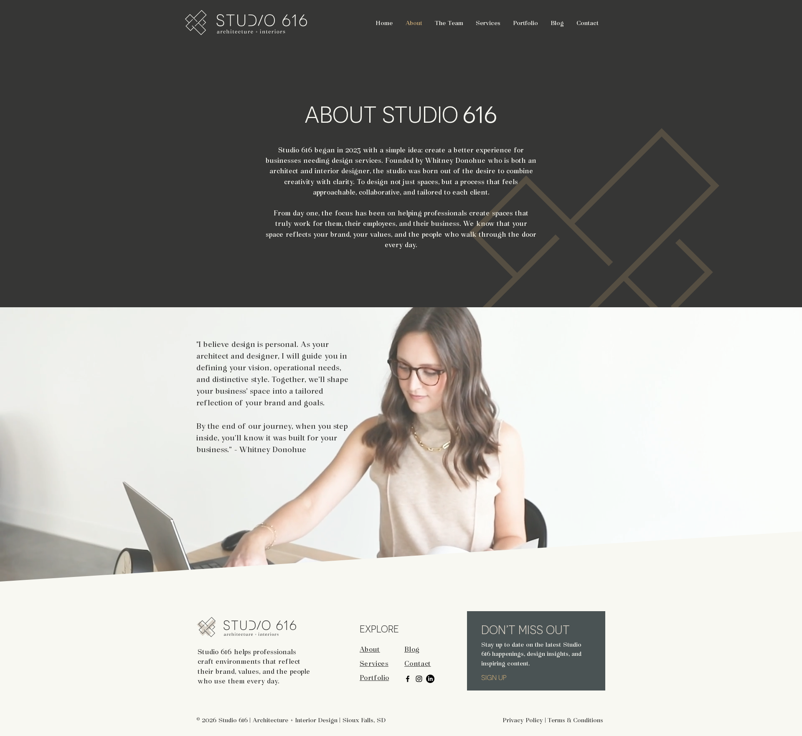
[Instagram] (419, 679)
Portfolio (374, 677)
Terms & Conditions (575, 719)
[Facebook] (408, 679)
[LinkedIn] (430, 679)
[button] (488, 22)
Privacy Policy (523, 719)
